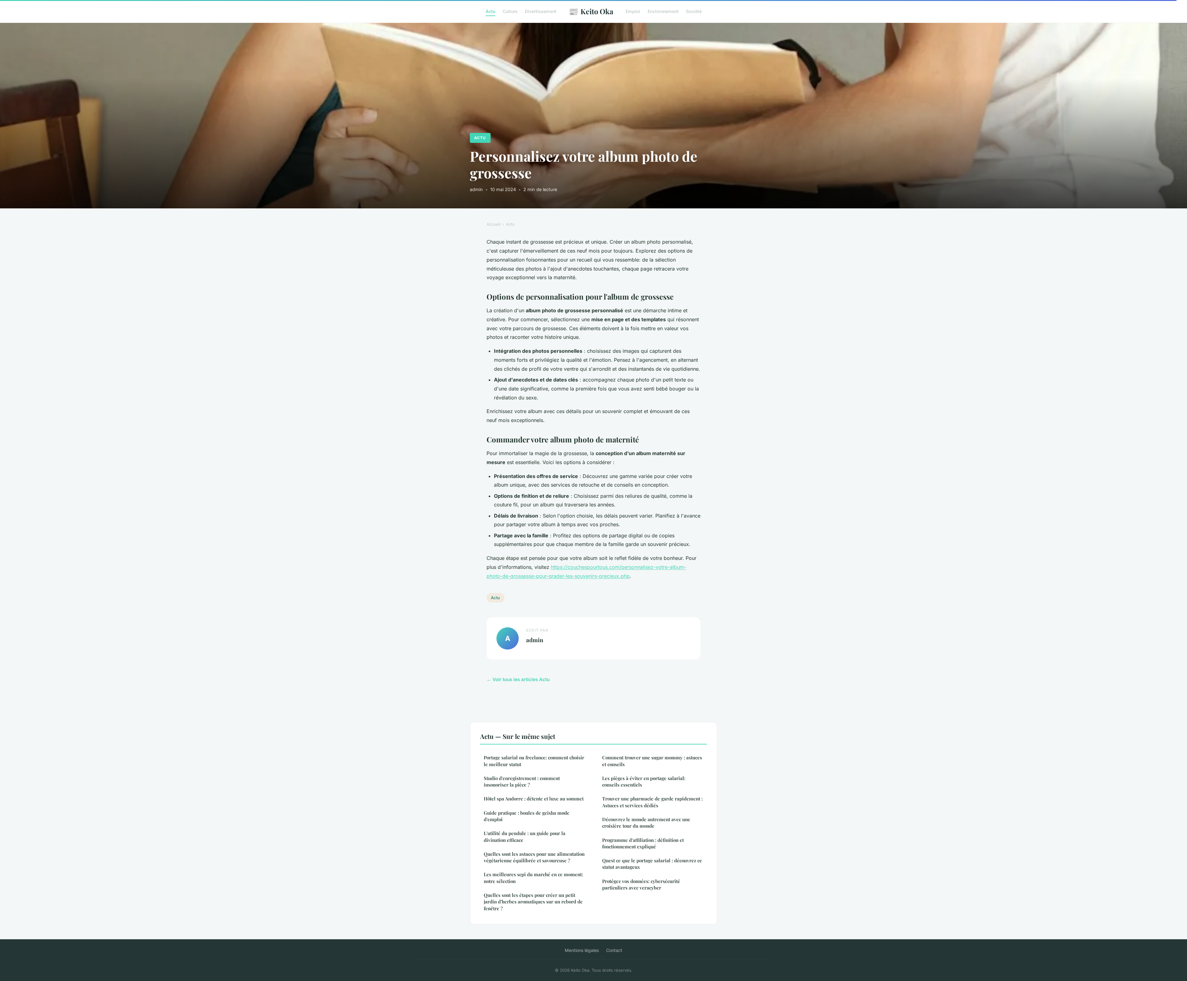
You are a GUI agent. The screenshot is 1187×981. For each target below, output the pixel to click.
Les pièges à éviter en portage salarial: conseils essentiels (643, 781)
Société (694, 11)
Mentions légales (582, 950)
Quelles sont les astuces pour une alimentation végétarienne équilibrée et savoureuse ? (534, 857)
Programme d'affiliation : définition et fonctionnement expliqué (643, 843)
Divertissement (540, 11)
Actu (490, 11)
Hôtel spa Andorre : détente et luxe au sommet (534, 798)
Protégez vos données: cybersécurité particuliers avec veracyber (641, 884)
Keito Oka (591, 11)
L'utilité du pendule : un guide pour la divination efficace (524, 836)
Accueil (493, 224)
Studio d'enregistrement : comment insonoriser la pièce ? (522, 781)
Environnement (663, 11)
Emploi (633, 11)
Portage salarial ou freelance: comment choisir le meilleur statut (534, 760)
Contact (614, 950)
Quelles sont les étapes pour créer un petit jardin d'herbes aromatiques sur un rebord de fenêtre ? (533, 901)
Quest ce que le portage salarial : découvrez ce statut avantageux (652, 863)
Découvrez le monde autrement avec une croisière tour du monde (646, 822)
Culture (510, 11)
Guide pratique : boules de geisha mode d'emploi (526, 816)
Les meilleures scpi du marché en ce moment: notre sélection (533, 877)
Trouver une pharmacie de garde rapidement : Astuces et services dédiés (652, 801)
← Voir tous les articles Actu (518, 679)
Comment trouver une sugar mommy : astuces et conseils (652, 760)
